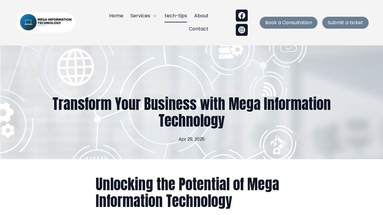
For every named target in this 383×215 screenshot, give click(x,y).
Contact (199, 28)
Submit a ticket (345, 22)
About (201, 15)
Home (116, 15)
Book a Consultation (288, 22)
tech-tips (176, 15)
